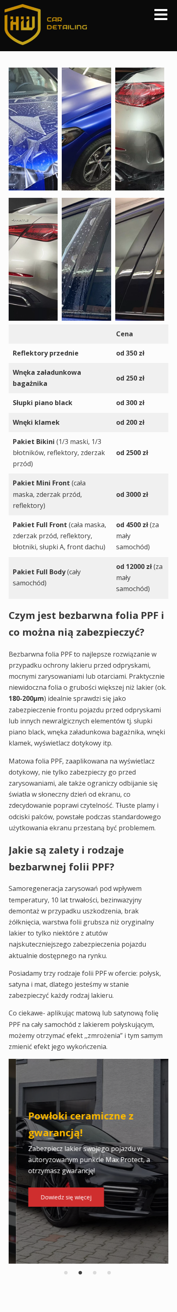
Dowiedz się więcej (58, 1197)
